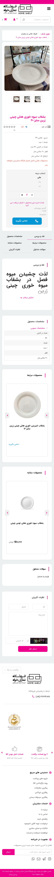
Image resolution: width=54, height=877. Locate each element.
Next (7, 415)
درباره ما (44, 809)
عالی (39, 177)
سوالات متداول (39, 249)
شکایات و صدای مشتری (38, 828)
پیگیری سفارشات (41, 788)
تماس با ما (43, 814)
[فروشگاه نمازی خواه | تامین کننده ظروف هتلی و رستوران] (18, 9)
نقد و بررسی (39, 236)
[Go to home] (45, 33)
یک (39, 181)
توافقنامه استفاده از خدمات (37, 833)
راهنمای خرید (42, 819)
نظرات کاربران (14, 249)
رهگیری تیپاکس (41, 792)
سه (40, 186)
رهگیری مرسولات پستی (38, 797)
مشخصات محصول (14, 236)
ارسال (8, 851)
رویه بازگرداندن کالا (40, 783)
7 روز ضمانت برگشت (39, 754)
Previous (47, 415)
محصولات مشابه (15, 242)
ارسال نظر (33, 648)
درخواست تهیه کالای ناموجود (36, 823)
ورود (17, 15)
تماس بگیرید (21, 221)
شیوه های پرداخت (40, 778)
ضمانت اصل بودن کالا (14, 754)
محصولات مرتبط (39, 242)
